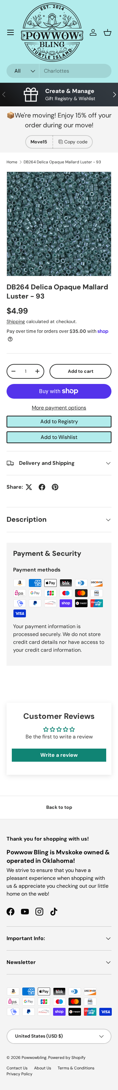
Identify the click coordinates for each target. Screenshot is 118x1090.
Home (12, 162)
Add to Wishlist (59, 437)
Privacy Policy (19, 1074)
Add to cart (80, 371)
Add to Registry (59, 421)
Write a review (59, 755)
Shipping (16, 321)
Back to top (59, 807)
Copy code (76, 142)
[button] (107, 32)
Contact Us (17, 1068)
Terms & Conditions (76, 1068)
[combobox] (59, 71)
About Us (42, 1068)
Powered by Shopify (67, 1057)
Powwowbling (34, 1057)
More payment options (59, 407)
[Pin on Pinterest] (55, 487)
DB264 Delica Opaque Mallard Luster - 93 (62, 162)
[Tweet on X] (28, 487)
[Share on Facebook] (42, 487)
